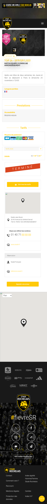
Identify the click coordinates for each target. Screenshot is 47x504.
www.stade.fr (15, 244)
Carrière (28, 491)
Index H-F (28, 496)
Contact (9, 476)
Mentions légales (12, 491)
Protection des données (11, 497)
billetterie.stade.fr (17, 271)
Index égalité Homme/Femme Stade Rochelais (31, 479)
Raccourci (10, 486)
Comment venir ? (12, 481)
